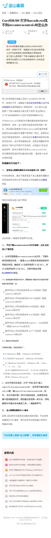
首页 (4, 13)
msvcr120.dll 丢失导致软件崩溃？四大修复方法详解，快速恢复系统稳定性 (26, 475)
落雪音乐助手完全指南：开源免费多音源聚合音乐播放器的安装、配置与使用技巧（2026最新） (26, 465)
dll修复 (44, 180)
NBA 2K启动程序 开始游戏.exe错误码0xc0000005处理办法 (26, 501)
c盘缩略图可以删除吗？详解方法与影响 (23, 480)
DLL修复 (26, 13)
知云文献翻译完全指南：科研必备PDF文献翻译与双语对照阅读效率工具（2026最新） (26, 460)
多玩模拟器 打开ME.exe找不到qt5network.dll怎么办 (26, 506)
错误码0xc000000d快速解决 (18, 496)
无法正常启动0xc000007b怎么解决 (21, 486)
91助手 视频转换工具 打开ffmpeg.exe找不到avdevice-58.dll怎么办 (26, 470)
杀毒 (35, 137)
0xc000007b (7, 273)
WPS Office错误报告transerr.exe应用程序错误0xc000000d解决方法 (26, 491)
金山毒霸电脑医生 (14, 410)
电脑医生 (14, 13)
